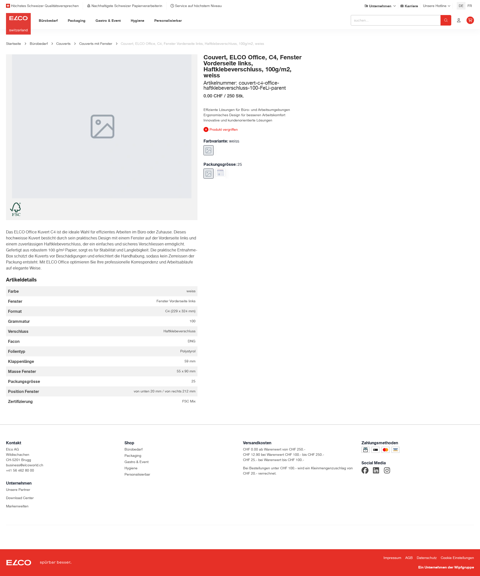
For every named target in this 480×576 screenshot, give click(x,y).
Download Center (20, 498)
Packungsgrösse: (223, 164)
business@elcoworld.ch (24, 465)
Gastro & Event (136, 462)
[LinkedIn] (376, 471)
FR (470, 6)
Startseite (13, 44)
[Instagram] (387, 471)
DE (461, 6)
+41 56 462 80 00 (20, 470)
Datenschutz (427, 558)
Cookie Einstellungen (457, 558)
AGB (409, 558)
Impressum (392, 558)
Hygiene (131, 468)
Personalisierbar (137, 474)
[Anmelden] (458, 20)
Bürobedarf (133, 449)
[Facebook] (365, 471)
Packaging (132, 456)
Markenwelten (17, 506)
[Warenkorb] (470, 20)
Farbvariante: (221, 140)
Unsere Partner (18, 490)
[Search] (446, 20)
